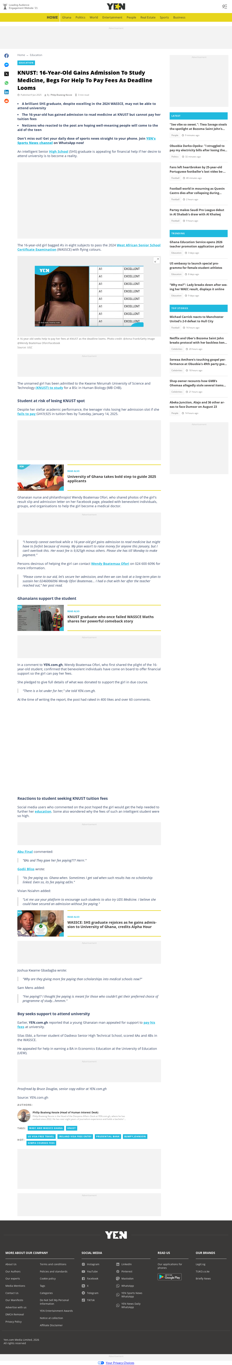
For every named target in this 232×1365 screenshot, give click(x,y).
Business (179, 17)
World (94, 17)
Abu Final (25, 851)
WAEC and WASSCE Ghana (46, 1128)
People (131, 17)
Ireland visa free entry (75, 1136)
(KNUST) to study (49, 387)
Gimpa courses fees (41, 1143)
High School (58, 151)
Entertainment (112, 17)
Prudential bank (108, 1136)
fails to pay (26, 414)
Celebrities (176, 349)
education (43, 811)
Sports (164, 17)
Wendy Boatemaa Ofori (110, 563)
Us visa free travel (41, 1136)
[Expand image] (156, 260)
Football (175, 178)
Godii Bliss (25, 869)
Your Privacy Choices (120, 1363)
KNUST (71, 1128)
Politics (80, 17)
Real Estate (148, 17)
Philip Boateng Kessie (61, 94)
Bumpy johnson (135, 1136)
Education (36, 55)
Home (52, 17)
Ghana (66, 17)
